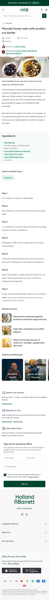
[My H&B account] (41, 9)
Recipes (8, 23)
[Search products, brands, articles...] (44, 16)
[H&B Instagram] (22, 514)
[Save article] (45, 60)
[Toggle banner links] (47, 3)
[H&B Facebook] (26, 514)
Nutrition (8, 178)
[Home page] (24, 9)
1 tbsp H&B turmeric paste (13, 154)
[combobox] (22, 16)
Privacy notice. (33, 477)
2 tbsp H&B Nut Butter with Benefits (17, 151)
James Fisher (20, 46)
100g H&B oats (9, 143)
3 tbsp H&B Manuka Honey (14, 157)
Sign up (24, 484)
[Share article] (39, 60)
